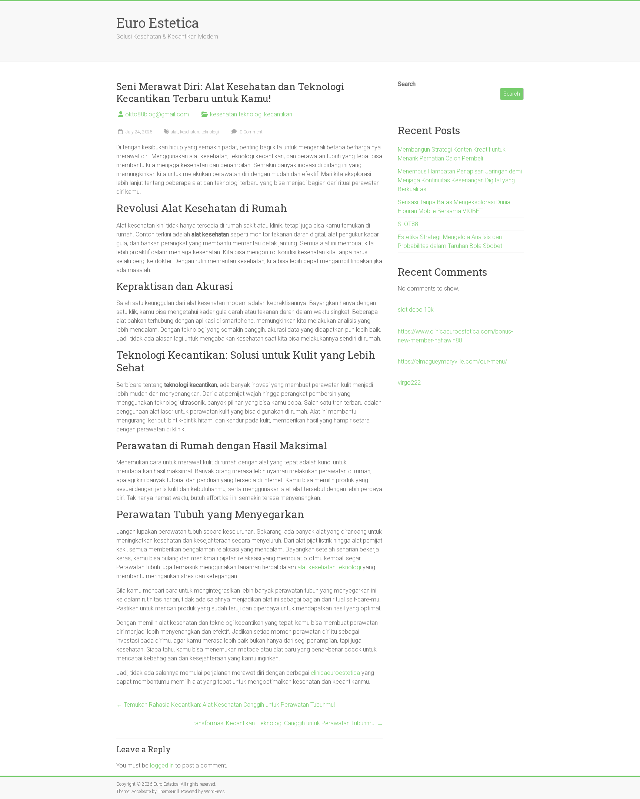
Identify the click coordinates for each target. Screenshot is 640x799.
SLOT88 (408, 224)
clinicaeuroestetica (335, 672)
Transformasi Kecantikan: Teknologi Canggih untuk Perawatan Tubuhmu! (286, 723)
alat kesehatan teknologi (329, 567)
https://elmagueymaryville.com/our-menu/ (452, 361)
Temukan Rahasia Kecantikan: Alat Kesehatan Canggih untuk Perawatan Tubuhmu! (225, 704)
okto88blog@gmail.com (157, 114)
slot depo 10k (416, 309)
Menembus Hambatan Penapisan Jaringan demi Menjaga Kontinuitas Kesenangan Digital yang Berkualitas (460, 180)
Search (407, 83)
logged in (162, 765)
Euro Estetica (157, 23)
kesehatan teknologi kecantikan (251, 114)
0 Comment (251, 132)
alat (174, 132)
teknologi (210, 132)
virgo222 (409, 382)
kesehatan (189, 132)
